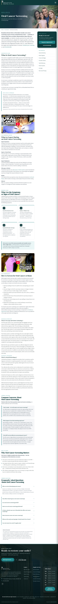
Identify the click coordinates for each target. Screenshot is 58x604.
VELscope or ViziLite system (19, 169)
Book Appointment (7, 559)
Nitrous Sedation (36, 576)
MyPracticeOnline (54, 601)
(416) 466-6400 (8, 47)
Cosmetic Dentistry (36, 578)
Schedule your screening (28, 45)
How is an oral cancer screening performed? (12, 506)
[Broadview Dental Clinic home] (8, 2)
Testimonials (26, 576)
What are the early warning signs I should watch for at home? (16, 519)
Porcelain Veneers (42, 60)
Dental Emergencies (27, 571)
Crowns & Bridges (42, 58)
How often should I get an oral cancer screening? (13, 498)
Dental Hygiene (42, 55)
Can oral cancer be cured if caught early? (11, 523)
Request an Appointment (47, 42)
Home (2, 29)
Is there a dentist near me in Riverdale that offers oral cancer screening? (16, 511)
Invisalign (40, 68)
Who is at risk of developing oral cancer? (11, 486)
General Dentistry (42, 52)
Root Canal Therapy (42, 70)
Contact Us (26, 578)
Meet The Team (27, 569)
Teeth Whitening (42, 63)
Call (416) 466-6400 (47, 45)
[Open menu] (55, 3)
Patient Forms (26, 574)
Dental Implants (42, 65)
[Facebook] (2, 584)
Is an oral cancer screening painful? (10, 502)
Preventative (7, 29)
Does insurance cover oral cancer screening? (12, 515)
